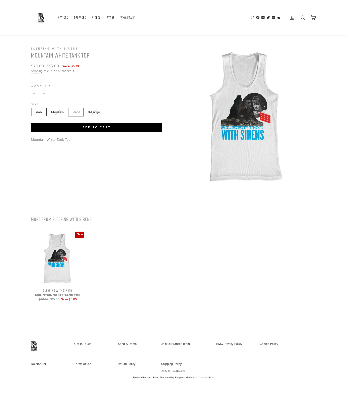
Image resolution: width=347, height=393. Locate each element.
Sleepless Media (184, 377)
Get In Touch (82, 344)
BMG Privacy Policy (229, 344)
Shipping (37, 71)
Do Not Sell (38, 364)
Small (39, 112)
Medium (57, 112)
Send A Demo (127, 344)
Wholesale (127, 17)
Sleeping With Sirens (54, 48)
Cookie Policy (269, 344)
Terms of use (82, 364)
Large (75, 112)
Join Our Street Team (175, 344)
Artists (63, 17)
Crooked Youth (206, 377)
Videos (96, 17)
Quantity (41, 85)
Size (35, 104)
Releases (80, 17)
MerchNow (152, 377)
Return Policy (127, 364)
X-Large (94, 112)
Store (110, 17)
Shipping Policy (171, 364)
